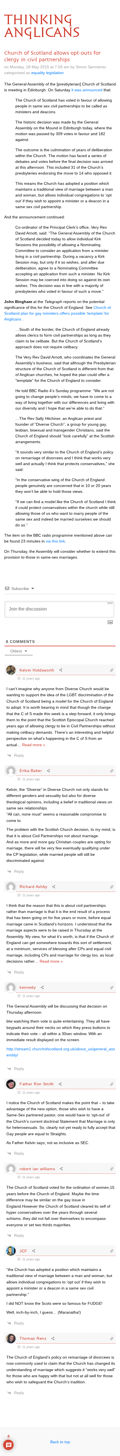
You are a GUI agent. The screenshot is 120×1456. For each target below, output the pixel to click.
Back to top (60, 1442)
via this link (55, 541)
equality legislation (47, 72)
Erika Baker (31, 770)
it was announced (86, 90)
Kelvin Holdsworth (37, 670)
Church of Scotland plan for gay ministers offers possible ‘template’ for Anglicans (57, 313)
